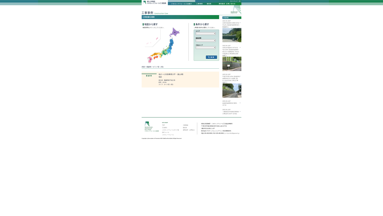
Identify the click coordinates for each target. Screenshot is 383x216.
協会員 (185, 127)
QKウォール (165, 132)
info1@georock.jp (234, 133)
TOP (163, 125)
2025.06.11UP (230, 78)
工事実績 (185, 125)
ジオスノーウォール (168, 135)
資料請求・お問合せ (189, 130)
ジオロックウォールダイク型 (170, 130)
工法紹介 (164, 127)
